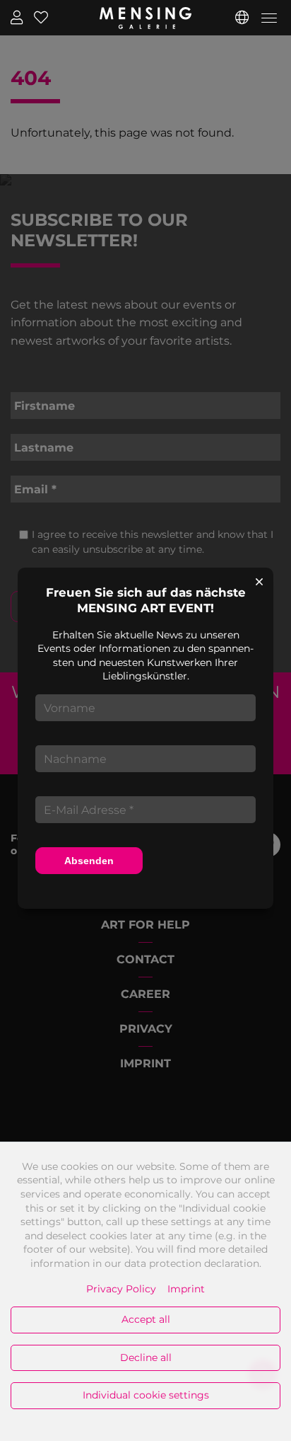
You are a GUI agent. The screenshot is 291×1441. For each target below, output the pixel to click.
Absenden (89, 860)
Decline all (146, 1357)
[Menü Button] (269, 20)
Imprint (186, 1288)
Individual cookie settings (146, 1395)
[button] (242, 18)
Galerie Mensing (145, 17)
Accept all (145, 1319)
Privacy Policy (121, 1288)
